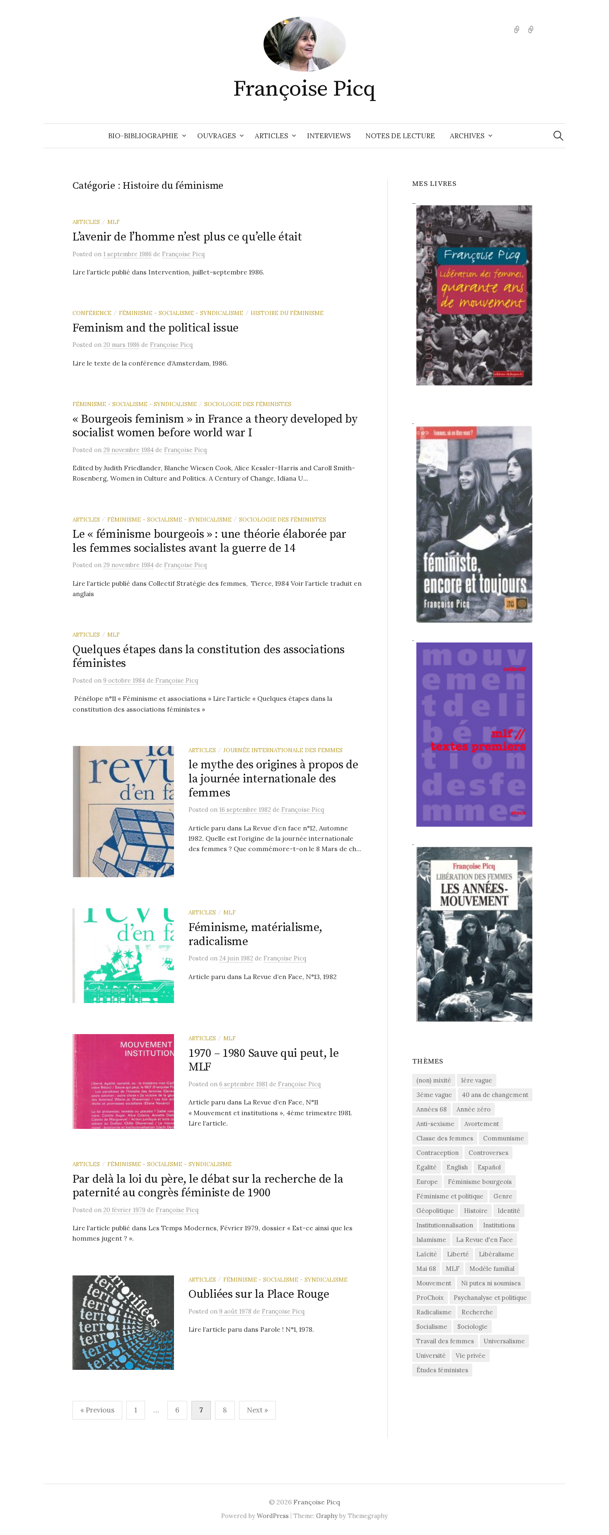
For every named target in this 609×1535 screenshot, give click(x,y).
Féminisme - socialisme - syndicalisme (181, 313)
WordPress (273, 1516)
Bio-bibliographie (143, 135)
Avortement (481, 1124)
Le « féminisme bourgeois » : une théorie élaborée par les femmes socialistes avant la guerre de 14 (209, 541)
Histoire (476, 1211)
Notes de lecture (400, 135)
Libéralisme (496, 1254)
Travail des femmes (445, 1341)
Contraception (437, 1153)
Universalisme (504, 1341)
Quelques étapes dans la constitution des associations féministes (208, 656)
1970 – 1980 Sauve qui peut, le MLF (263, 1060)
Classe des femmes (444, 1138)
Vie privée (471, 1355)
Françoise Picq (304, 89)
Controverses (488, 1153)
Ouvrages (216, 135)
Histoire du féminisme (287, 313)
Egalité (426, 1167)
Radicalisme (434, 1312)
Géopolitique (435, 1211)
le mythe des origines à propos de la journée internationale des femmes (273, 779)
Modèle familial (492, 1269)
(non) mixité (433, 1080)
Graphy (327, 1516)
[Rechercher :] (558, 135)
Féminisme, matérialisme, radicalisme (255, 934)
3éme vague (434, 1095)
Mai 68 (426, 1269)
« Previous (97, 1410)
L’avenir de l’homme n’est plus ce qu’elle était (187, 237)
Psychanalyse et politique (490, 1298)
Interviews (328, 135)
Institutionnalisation (444, 1225)
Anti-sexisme (435, 1124)
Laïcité (426, 1254)
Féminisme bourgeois (480, 1182)
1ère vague (476, 1080)
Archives (467, 135)
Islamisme (431, 1240)
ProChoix (430, 1298)
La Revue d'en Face (484, 1240)
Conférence (91, 313)
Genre (502, 1196)
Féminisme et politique (449, 1196)
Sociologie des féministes (247, 404)
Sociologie (472, 1326)
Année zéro (474, 1109)
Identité (509, 1211)
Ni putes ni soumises (491, 1283)
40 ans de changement (495, 1095)
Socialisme (431, 1326)
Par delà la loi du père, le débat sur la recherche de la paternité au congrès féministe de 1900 (207, 1186)
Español (489, 1167)
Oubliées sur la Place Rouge (258, 1294)
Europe (427, 1182)
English (457, 1167)
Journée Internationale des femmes (283, 750)
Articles (271, 135)
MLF (113, 222)
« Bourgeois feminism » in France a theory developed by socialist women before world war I (215, 426)
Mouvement (433, 1283)
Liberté (458, 1254)
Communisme (503, 1138)
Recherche (477, 1312)
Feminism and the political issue (155, 328)
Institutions (499, 1225)
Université (431, 1355)
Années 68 (431, 1109)
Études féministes (442, 1370)
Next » (257, 1410)
